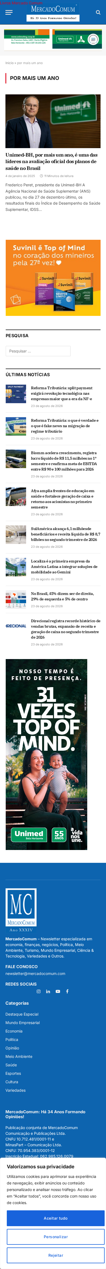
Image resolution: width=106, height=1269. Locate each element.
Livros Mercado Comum (21, 3)
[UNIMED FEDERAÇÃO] (53, 40)
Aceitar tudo (55, 1218)
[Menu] (9, 12)
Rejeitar (55, 1255)
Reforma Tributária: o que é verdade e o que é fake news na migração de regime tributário (65, 426)
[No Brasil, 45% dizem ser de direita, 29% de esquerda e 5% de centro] (16, 599)
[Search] (98, 12)
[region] (53, 1213)
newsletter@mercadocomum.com (35, 973)
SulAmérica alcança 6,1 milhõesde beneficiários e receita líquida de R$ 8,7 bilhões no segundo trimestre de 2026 (65, 534)
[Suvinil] (53, 314)
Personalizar (56, 1236)
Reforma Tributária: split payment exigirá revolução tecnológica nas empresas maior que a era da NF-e (61, 393)
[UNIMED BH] (46, 848)
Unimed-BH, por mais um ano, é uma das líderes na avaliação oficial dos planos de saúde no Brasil (51, 161)
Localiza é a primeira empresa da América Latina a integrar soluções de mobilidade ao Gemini (64, 566)
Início (9, 63)
